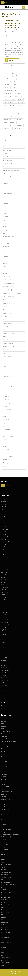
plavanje (6, 99)
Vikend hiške (6, 443)
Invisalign (5, 216)
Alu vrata (5, 143)
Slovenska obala (7, 393)
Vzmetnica (6, 449)
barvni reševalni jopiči (9, 73)
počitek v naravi (19, 102)
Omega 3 (5, 299)
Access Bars (6, 140)
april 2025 (3, 524)
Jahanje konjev (7, 230)
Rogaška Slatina (7, 376)
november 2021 (5, 619)
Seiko (4, 389)
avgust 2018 (4, 685)
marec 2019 (4, 677)
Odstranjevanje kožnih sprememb (12, 293)
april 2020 (3, 665)
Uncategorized (7, 429)
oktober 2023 (4, 567)
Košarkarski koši (7, 246)
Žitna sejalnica (7, 463)
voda (5, 122)
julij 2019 (3, 675)
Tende (4, 416)
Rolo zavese (6, 383)
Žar (4, 453)
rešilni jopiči (12, 105)
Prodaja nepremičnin (8, 343)
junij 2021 (3, 632)
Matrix (5, 266)
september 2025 (5, 514)
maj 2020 (3, 662)
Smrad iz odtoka (7, 396)
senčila (20, 108)
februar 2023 (4, 587)
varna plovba (19, 116)
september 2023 (5, 569)
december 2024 (5, 534)
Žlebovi (5, 466)
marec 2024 (4, 554)
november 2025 (5, 509)
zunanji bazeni (7, 125)
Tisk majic (6, 419)
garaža (13, 78)
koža (13, 87)
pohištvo (20, 99)
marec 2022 (4, 609)
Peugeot (5, 319)
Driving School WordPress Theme (13, 971)
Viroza (5, 446)
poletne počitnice (8, 102)
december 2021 (5, 617)
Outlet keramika (7, 313)
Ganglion (5, 183)
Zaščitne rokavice (8, 456)
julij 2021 (3, 630)
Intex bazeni (7, 84)
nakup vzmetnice (18, 96)
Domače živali (7, 176)
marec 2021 (4, 640)
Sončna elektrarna (8, 413)
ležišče (17, 90)
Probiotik (5, 339)
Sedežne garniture (8, 386)
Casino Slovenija (7, 156)
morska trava (7, 96)
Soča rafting (6, 403)
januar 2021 (4, 645)
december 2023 (5, 562)
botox (22, 76)
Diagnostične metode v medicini (12, 170)
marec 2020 (4, 667)
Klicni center (6, 240)
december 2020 (5, 647)
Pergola (5, 316)
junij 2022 (3, 602)
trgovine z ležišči (15, 113)
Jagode (5, 226)
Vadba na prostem (8, 436)
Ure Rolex (6, 433)
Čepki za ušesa (7, 160)
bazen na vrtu (7, 76)
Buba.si (9, 7)
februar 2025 (4, 529)
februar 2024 (4, 557)
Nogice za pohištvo (8, 283)
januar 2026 (4, 504)
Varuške (5, 439)
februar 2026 (4, 501)
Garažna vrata (7, 186)
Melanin (5, 273)
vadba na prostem (8, 116)
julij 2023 (3, 574)
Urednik (20, 29)
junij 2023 (3, 577)
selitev (13, 108)
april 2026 (3, 499)
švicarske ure (7, 128)
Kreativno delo (7, 250)
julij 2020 (3, 660)
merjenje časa (7, 93)
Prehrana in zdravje (8, 333)
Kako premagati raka (9, 236)
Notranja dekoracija (8, 286)
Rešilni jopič (6, 366)
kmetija (15, 84)
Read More (11, 60)
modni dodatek (18, 93)
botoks (16, 76)
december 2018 (5, 680)
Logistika (5, 256)
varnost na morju (8, 119)
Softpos (5, 406)
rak (5, 105)
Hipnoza (5, 206)
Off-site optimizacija (8, 296)
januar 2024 (4, 559)
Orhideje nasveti (7, 309)
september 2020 (5, 655)
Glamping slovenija (8, 200)
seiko (19, 105)
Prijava (3, 705)
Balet (4, 146)
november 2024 (5, 537)
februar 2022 (4, 612)
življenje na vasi (18, 128)
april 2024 (3, 552)
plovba (13, 99)
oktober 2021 (4, 622)
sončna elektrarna (15, 111)
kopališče (6, 87)
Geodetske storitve (8, 196)
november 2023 (5, 564)
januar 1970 (4, 692)
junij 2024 (3, 547)
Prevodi (5, 336)
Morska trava (6, 276)
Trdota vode (6, 426)
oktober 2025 (4, 511)
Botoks (5, 153)
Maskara (5, 263)
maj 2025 (3, 521)
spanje (6, 113)
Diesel (5, 173)
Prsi (4, 353)
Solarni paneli (7, 409)
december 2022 (5, 589)
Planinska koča (7, 326)
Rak (4, 363)
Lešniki (5, 253)
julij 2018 (3, 687)
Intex (15, 81)
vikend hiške (19, 119)
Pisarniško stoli (7, 323)
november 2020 (5, 650)
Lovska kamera (7, 260)
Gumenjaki (6, 203)
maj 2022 (3, 604)
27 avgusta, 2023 (11, 29)
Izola (4, 223)
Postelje (5, 329)
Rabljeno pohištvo (8, 356)
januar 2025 (4, 532)
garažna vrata (7, 81)
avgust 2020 (4, 657)
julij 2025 (3, 516)
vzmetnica (12, 122)
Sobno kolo (6, 399)
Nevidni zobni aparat (8, 280)
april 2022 (3, 607)
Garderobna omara (8, 190)
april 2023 (3, 582)
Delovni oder (6, 166)
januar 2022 (4, 614)
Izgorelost (6, 220)
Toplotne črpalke (7, 423)
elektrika (6, 78)
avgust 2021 (4, 627)
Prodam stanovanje (8, 346)
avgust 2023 (4, 572)
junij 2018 (3, 690)
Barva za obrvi (7, 150)
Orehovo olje (6, 306)
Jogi (4, 233)
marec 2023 (4, 584)
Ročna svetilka (7, 373)
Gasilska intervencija (9, 193)
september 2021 (5, 625)
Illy (4, 210)
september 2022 (5, 594)
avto (13, 70)
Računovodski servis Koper (10, 359)
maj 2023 (3, 579)
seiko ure (6, 108)
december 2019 (5, 670)
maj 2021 (3, 635)
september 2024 (5, 542)
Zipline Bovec (7, 459)
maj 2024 (3, 549)
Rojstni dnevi (6, 379)
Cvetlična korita (7, 163)
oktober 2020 (4, 652)
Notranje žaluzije (7, 290)
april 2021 (3, 637)
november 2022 (5, 592)
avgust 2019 (4, 672)
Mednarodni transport (9, 270)
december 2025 (5, 506)
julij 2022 (3, 599)
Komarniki (6, 243)
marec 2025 (4, 526)
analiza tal (6, 70)
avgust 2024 (4, 544)
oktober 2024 (4, 539)
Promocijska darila (8, 349)
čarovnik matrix (18, 125)
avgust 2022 (4, 597)
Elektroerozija (7, 180)
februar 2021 (4, 642)
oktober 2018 (4, 682)
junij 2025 (3, 519)
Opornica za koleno (8, 303)
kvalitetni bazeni (8, 90)
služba (6, 111)
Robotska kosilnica (8, 369)
